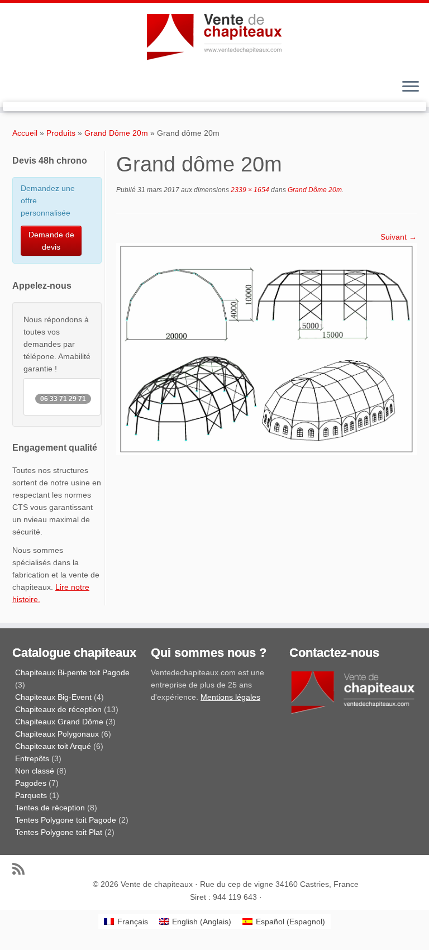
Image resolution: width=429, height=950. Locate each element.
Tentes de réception (50, 807)
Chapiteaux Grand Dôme (59, 721)
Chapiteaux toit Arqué (53, 746)
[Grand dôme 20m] (266, 348)
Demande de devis (51, 240)
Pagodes (30, 783)
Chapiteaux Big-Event (53, 697)
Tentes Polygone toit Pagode (65, 819)
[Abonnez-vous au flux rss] (22, 869)
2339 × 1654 (249, 190)
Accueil (24, 132)
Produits (60, 132)
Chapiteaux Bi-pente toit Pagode (72, 672)
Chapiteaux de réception (58, 709)
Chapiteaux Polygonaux (57, 733)
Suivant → (398, 236)
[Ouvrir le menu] (410, 87)
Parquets (31, 795)
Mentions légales (230, 697)
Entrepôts (32, 758)
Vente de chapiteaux (157, 884)
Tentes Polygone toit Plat (58, 832)
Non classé (34, 770)
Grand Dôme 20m (116, 132)
